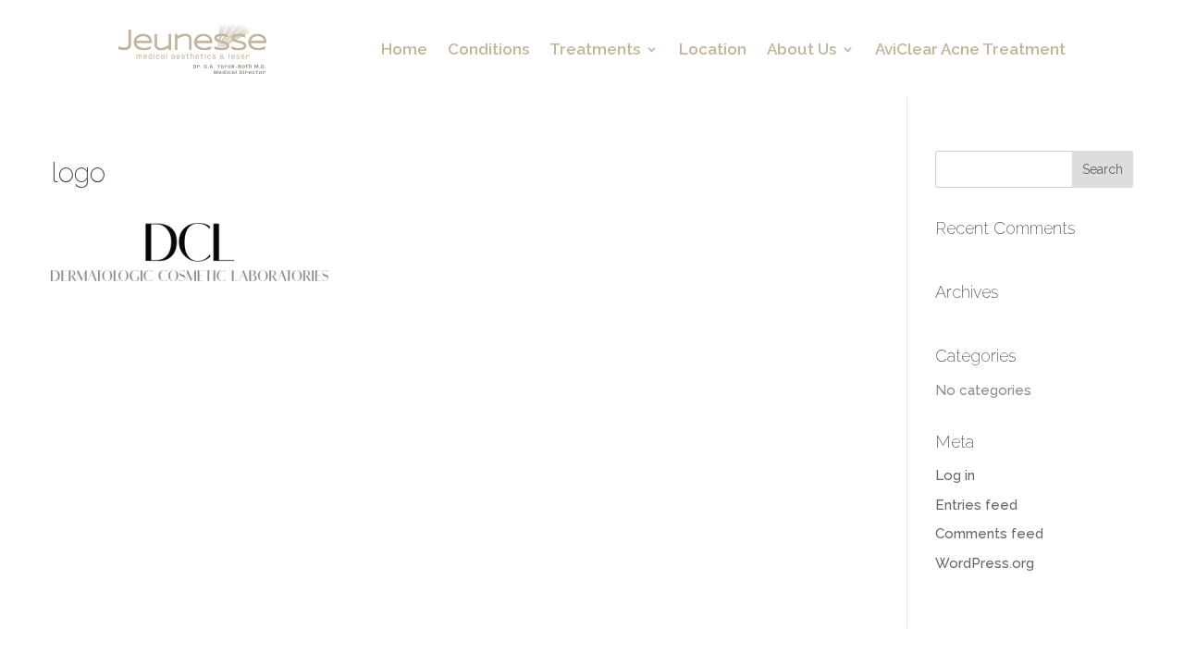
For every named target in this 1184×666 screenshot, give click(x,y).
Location (712, 50)
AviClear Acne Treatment (970, 50)
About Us (801, 50)
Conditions (488, 50)
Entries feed (976, 505)
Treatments (594, 50)
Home (404, 50)
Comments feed (989, 533)
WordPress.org (984, 563)
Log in (955, 475)
